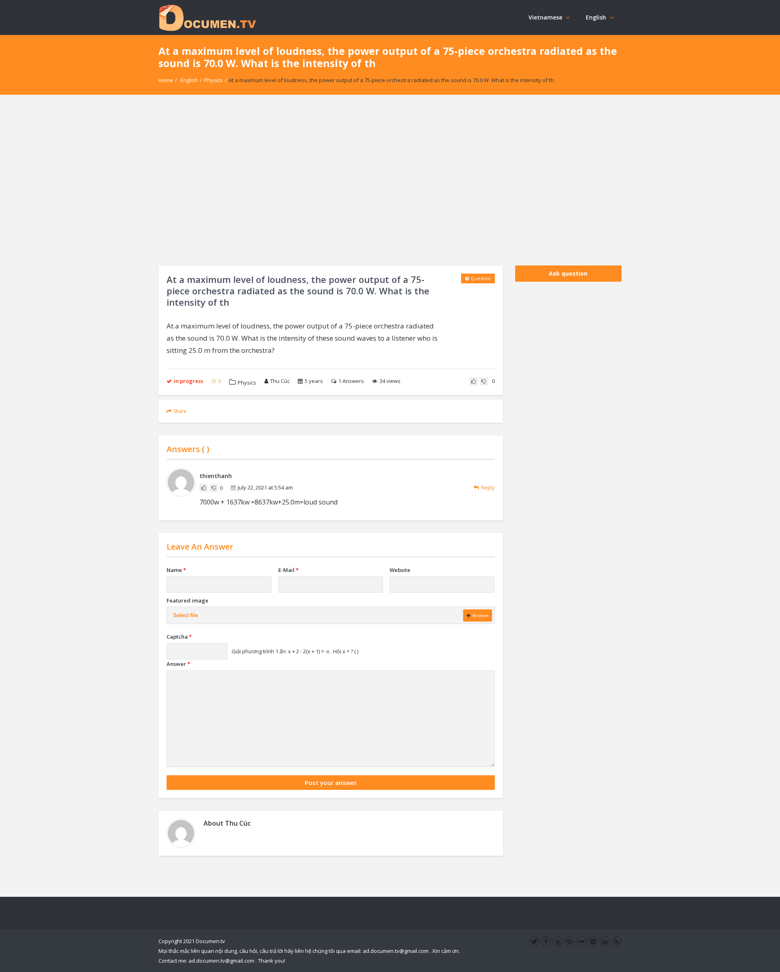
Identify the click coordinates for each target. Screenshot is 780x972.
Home (165, 80)
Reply (488, 487)
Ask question (568, 273)
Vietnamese (545, 17)
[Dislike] (484, 381)
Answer (178, 664)
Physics (213, 80)
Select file (185, 615)
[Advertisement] (390, 180)
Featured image (187, 600)
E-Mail (288, 570)
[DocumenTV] (207, 17)
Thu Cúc (280, 381)
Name (176, 570)
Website (400, 570)
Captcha (179, 636)
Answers (351, 381)
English (596, 17)
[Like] (474, 381)
